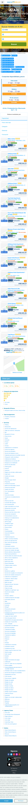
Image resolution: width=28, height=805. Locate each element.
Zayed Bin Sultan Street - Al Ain (16, 305)
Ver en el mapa (11, 141)
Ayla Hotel (11, 168)
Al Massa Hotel (12, 153)
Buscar (14, 44)
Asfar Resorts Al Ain (14, 288)
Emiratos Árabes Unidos (10, 53)
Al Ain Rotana (12, 303)
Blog (14, 773)
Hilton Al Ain (11, 139)
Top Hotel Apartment (14, 198)
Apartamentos (6, 55)
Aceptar (6, 800)
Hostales (15, 55)
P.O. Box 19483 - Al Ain (14, 275)
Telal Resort (11, 334)
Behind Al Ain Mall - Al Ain (15, 199)
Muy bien (13, 175)
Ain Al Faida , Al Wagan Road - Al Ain (17, 216)
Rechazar (20, 800)
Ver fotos (5, 146)
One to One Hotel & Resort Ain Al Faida (17, 213)
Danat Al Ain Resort (14, 258)
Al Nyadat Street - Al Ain (14, 259)
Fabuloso (13, 341)
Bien (12, 145)
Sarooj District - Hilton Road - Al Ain (17, 140)
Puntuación (14, 160)
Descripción (14, 143)
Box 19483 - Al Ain (13, 245)
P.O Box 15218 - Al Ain (14, 321)
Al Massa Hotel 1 (13, 183)
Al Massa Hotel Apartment (15, 244)
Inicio (2, 53)
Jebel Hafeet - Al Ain (13, 232)
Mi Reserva (14, 768)
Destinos (14, 770)
